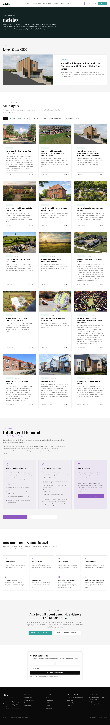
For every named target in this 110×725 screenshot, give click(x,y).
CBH (6, 3)
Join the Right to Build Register (89, 496)
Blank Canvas (28, 703)
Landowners (26, 3)
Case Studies (24, 118)
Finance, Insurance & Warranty (75, 697)
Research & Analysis (40, 118)
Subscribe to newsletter (55, 672)
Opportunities (47, 3)
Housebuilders (37, 3)
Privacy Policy (50, 708)
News (13, 118)
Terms (100, 717)
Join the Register (91, 3)
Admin (105, 717)
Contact (69, 3)
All (5, 118)
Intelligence (27, 705)
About (62, 3)
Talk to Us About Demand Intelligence (42, 517)
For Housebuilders (29, 700)
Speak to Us (102, 3)
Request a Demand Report (13, 517)
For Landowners (28, 697)
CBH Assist (70, 700)
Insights (56, 3)
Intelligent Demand (74, 118)
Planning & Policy (56, 118)
